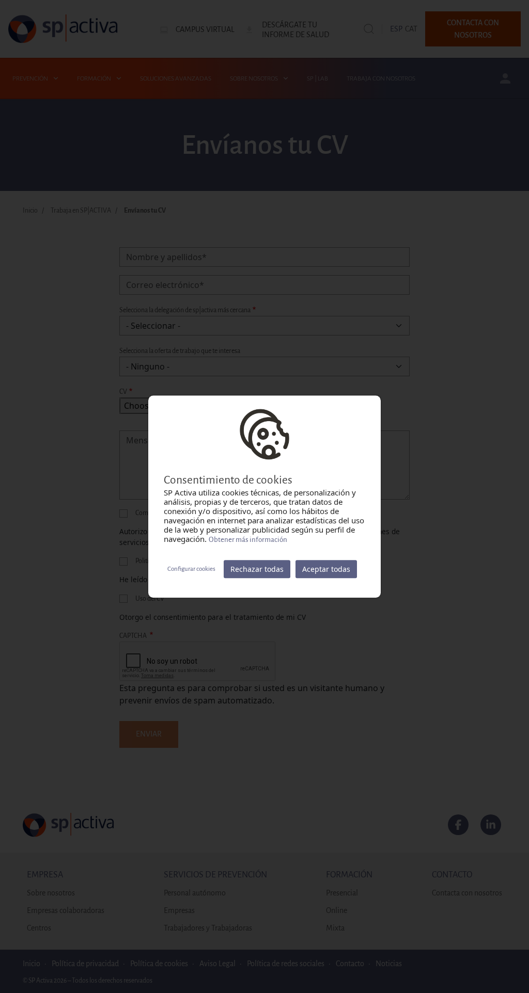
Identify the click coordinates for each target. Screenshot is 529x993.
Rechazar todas (257, 569)
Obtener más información (248, 539)
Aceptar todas (326, 569)
